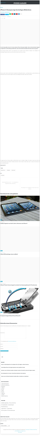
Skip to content (3, 2)
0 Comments (9, 16)
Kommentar (2, 332)
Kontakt (2, 389)
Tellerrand (3, 393)
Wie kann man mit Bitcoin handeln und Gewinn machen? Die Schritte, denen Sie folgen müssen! (18, 370)
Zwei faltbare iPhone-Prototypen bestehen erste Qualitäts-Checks (13, 367)
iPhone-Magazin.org (5, 12)
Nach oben (20, 432)
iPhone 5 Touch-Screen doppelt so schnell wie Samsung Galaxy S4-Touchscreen (18, 285)
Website (1, 348)
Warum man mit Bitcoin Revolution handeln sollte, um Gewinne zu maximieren (14, 376)
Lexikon (2, 390)
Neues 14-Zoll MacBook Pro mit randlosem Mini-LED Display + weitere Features (15, 364)
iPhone (1, 7)
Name (1, 344)
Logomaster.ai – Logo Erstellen (6, 408)
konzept (13, 170)
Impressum (3, 386)
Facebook (3, 14)
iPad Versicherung (4, 406)
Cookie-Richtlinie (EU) (5, 383)
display (8, 170)
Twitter (7, 14)
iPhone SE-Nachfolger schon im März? (9, 254)
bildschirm (3, 170)
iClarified (2, 175)
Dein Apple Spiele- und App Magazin (7, 404)
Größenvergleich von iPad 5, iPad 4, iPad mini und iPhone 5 (13, 223)
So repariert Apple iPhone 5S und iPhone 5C (10, 315)
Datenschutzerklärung (12, 341)
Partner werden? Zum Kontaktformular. (8, 410)
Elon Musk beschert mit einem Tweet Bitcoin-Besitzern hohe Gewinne (13, 373)
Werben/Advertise (33, 429)
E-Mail (1, 346)
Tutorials (2, 394)
